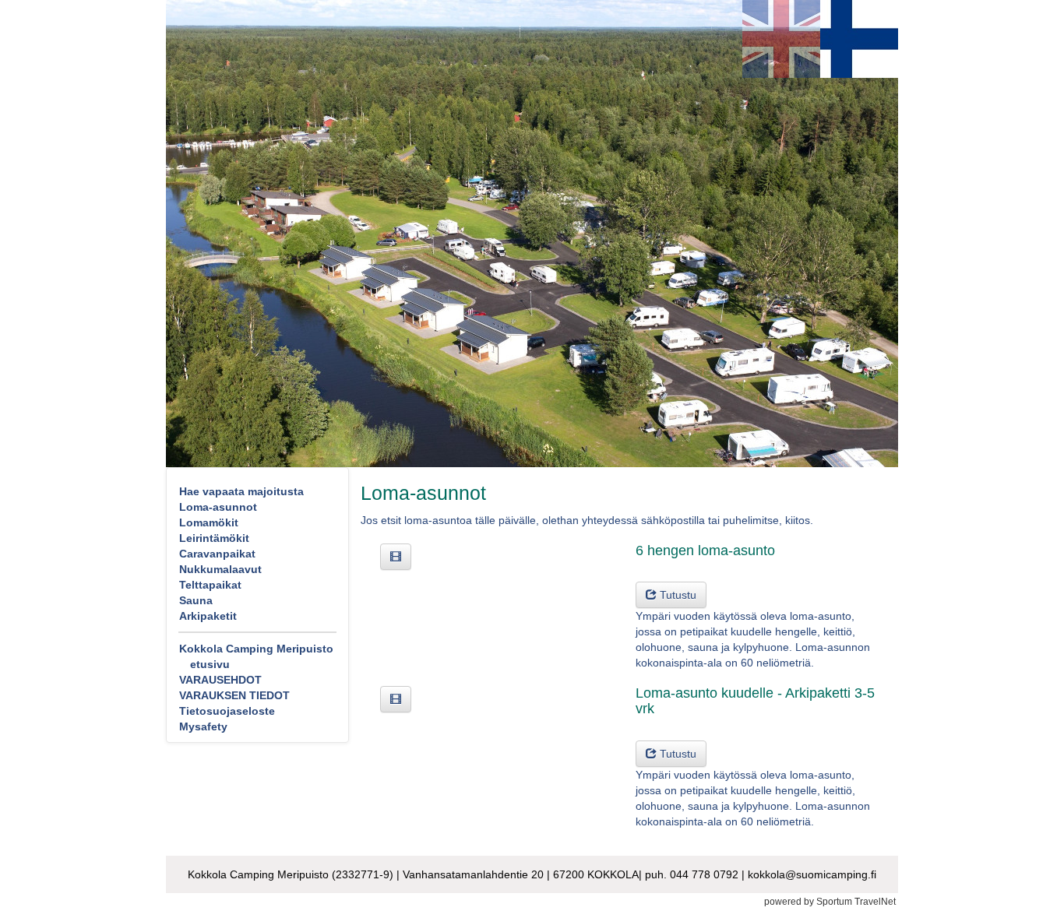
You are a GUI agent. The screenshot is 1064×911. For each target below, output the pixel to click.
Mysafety (203, 726)
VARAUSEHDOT (220, 680)
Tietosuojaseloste (227, 711)
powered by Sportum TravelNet (830, 901)
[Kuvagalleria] (395, 556)
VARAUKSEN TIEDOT (234, 695)
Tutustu (676, 595)
